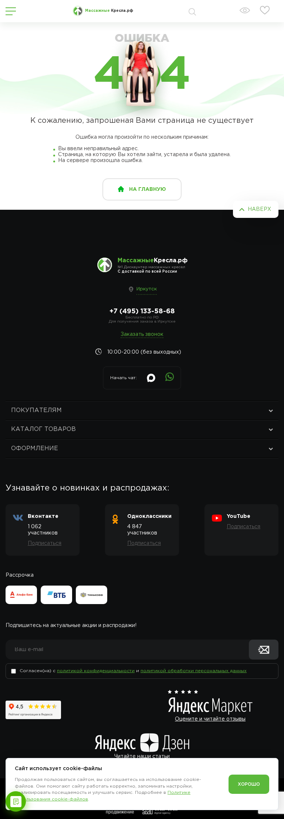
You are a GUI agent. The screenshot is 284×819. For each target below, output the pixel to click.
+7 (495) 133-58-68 (142, 311)
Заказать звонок (142, 334)
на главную (147, 189)
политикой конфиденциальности (96, 671)
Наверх (259, 209)
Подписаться (44, 543)
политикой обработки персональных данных (194, 671)
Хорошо (249, 784)
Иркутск (146, 289)
